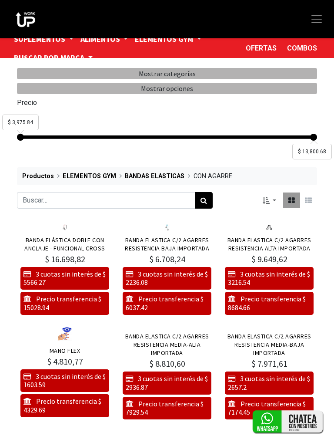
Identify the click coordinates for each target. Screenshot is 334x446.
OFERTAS (261, 48)
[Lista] (308, 200)
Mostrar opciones (167, 88)
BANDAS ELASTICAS (154, 176)
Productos (38, 176)
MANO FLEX (65, 351)
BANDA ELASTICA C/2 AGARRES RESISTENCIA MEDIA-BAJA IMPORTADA (269, 344)
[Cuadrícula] (291, 200)
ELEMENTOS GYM (89, 176)
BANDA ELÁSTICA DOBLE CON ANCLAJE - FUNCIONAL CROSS (64, 244)
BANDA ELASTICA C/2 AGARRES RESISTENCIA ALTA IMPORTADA (269, 244)
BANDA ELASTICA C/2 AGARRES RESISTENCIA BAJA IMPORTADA (167, 244)
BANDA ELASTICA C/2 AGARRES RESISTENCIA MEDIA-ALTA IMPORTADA (167, 344)
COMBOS (302, 48)
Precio (27, 102)
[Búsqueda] (204, 200)
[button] (269, 200)
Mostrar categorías (167, 73)
